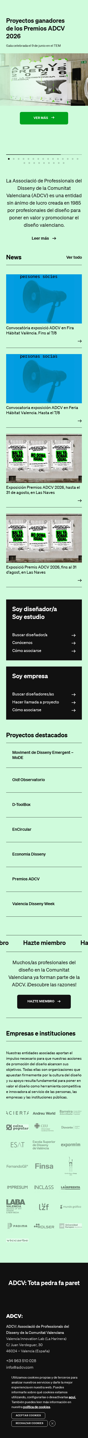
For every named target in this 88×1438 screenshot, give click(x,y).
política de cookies (36, 1407)
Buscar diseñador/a (29, 635)
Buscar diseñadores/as (33, 694)
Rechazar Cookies (29, 1423)
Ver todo (74, 257)
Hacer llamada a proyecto (35, 702)
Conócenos (22, 643)
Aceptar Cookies (28, 1415)
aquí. (72, 1397)
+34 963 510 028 (21, 1361)
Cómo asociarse (26, 651)
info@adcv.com (19, 1367)
